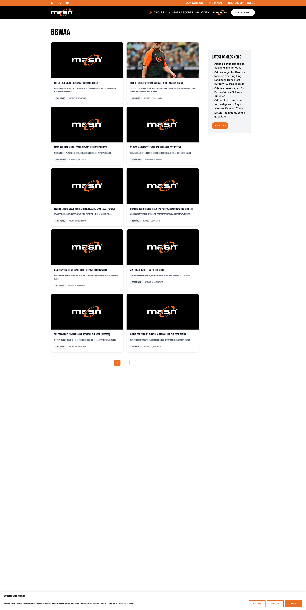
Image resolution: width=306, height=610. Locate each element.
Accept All (293, 603)
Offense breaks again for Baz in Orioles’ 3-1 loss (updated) (229, 92)
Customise (257, 603)
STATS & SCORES (182, 12)
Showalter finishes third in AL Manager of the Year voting (158, 334)
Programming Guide (241, 2)
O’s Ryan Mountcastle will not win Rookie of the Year (155, 147)
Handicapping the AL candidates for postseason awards (80, 270)
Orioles (158, 12)
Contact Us (194, 2)
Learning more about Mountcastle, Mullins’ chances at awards (84, 209)
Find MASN (215, 2)
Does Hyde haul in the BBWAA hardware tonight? (77, 83)
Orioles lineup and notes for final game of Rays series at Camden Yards (229, 104)
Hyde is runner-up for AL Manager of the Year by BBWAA (156, 83)
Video (205, 12)
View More (220, 125)
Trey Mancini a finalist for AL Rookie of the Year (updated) (82, 334)
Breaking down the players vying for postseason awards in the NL (161, 209)
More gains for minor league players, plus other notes (80, 147)
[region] (153, 601)
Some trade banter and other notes (147, 270)
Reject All (275, 603)
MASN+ (220, 12)
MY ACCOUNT (243, 12)
